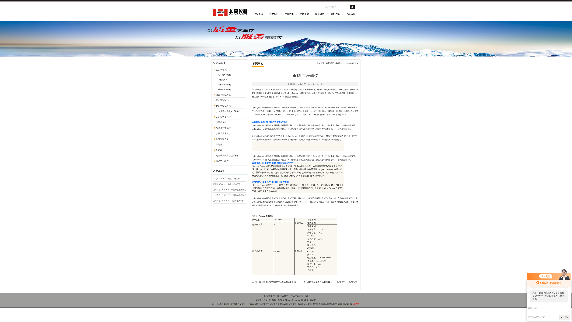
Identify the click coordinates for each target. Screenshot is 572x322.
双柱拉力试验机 (224, 85)
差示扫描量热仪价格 (327, 304)
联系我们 (350, 13)
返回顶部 (341, 282)
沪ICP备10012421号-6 (273, 300)
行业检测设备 (222, 139)
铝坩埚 (219, 150)
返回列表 (353, 282)
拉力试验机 (221, 69)
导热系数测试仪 (223, 128)
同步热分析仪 (222, 161)
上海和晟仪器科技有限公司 (319, 282)
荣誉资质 (319, 13)
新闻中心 (304, 13)
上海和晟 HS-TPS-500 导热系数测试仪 (228, 201)
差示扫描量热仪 (223, 117)
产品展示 (289, 13)
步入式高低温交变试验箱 (227, 111)
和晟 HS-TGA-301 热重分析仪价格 (227, 179)
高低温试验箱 (222, 100)
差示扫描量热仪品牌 (308, 304)
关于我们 (273, 13)
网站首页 (258, 13)
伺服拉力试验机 (224, 90)
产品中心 (295, 296)
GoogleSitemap (292, 300)
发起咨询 (564, 317)
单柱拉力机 (222, 80)
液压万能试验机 (223, 95)
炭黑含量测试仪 (223, 133)
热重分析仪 (221, 122)
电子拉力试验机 (224, 75)
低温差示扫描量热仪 (289, 304)
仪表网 (313, 300)
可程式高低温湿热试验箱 (227, 155)
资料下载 (335, 13)
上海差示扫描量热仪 (270, 304)
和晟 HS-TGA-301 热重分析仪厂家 (227, 184)
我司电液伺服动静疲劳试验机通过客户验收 (278, 282)
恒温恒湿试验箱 (223, 106)
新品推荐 (220, 170)
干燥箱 (219, 144)
